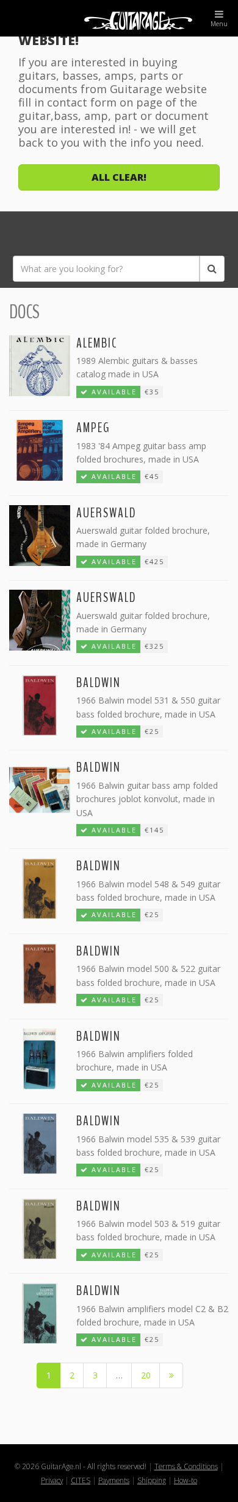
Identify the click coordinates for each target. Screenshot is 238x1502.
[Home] (119, 18)
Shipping (151, 1480)
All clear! (119, 177)
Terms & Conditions (186, 1466)
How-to (185, 1480)
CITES (80, 1480)
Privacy (52, 1480)
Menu (219, 23)
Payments (113, 1480)
